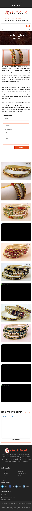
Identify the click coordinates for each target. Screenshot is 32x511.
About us (5, 473)
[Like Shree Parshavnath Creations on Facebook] (12, 5)
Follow (5, 486)
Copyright (4, 503)
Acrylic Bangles (16, 439)
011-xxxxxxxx (9, 20)
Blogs (4, 480)
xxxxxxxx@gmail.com (21, 20)
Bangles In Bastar (12, 42)
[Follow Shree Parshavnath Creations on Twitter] (14, 5)
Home (4, 42)
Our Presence (22, 473)
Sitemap (20, 471)
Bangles (5, 475)
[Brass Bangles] (16, 172)
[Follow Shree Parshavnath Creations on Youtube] (19, 5)
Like (13, 486)
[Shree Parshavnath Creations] (16, 12)
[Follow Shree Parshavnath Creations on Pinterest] (17, 5)
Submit (21, 147)
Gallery (5, 478)
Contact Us (21, 475)
